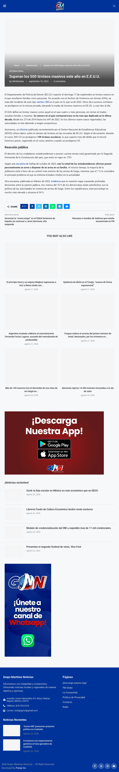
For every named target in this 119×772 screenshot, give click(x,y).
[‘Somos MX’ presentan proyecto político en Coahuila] (11, 730)
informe (24, 129)
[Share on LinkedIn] (46, 206)
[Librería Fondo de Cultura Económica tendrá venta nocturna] (14, 514)
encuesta (20, 163)
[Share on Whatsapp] (52, 206)
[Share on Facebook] (32, 206)
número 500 (43, 102)
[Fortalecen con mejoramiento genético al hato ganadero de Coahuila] (11, 745)
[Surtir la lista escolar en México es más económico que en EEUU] (14, 495)
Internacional (31, 65)
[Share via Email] (67, 206)
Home (16, 65)
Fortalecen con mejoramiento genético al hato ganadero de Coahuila (37, 743)
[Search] (114, 6)
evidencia (56, 181)
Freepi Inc (21, 768)
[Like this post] (25, 206)
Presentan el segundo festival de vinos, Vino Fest (53, 546)
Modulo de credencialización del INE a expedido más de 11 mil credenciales (68, 528)
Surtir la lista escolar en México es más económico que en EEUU (62, 490)
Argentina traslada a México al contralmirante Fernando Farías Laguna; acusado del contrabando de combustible (31, 336)
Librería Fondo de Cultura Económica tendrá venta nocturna (59, 509)
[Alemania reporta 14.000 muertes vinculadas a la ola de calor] (87, 366)
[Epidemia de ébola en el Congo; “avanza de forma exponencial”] (87, 260)
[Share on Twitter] (39, 206)
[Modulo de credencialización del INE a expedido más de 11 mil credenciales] (14, 532)
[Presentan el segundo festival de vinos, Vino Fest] (14, 551)
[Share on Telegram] (60, 206)
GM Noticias (18, 81)
